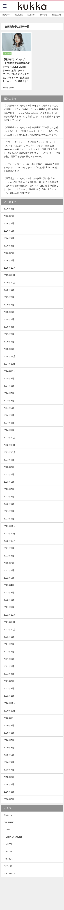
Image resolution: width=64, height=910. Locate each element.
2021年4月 (9, 673)
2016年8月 (9, 792)
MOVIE (9, 844)
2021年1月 (9, 696)
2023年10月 (9, 452)
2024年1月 (9, 430)
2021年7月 (9, 651)
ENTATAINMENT (14, 837)
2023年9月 (9, 459)
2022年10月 (9, 541)
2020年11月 (9, 710)
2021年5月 (9, 666)
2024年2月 (9, 422)
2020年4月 (9, 762)
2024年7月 (9, 393)
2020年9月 (9, 725)
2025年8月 (9, 297)
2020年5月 (9, 755)
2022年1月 (9, 607)
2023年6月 (9, 482)
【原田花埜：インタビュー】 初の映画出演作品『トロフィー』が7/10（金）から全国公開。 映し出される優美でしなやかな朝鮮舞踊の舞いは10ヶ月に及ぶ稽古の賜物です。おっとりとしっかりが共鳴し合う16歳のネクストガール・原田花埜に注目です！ (31, 185)
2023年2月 (9, 511)
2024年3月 (9, 415)
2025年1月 (9, 349)
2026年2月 (9, 253)
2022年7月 (9, 563)
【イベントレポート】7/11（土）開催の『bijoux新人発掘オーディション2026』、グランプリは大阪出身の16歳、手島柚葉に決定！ (31, 167)
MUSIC (9, 851)
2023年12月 (9, 437)
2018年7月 (9, 769)
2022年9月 (9, 548)
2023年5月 (9, 489)
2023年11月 (9, 445)
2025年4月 (9, 326)
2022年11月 (9, 533)
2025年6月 (9, 312)
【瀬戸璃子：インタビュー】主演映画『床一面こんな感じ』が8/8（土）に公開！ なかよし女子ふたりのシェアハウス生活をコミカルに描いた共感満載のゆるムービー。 (31, 131)
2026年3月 (9, 245)
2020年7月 (9, 740)
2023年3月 (9, 504)
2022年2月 (9, 600)
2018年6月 (9, 777)
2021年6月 (9, 659)
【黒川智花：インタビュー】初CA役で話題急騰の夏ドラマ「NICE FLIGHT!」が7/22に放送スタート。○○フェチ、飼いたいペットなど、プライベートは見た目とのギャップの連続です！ (16, 70)
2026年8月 (9, 208)
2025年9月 (9, 290)
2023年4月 (9, 496)
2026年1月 (9, 260)
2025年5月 (9, 319)
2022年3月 (9, 592)
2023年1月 (9, 518)
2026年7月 (9, 216)
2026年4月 (9, 238)
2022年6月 (9, 570)
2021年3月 (9, 681)
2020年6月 (9, 747)
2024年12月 (9, 356)
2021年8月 (9, 644)
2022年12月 (9, 526)
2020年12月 (9, 703)
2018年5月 (9, 784)
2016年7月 (9, 799)
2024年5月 (9, 408)
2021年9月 (9, 637)
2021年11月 (9, 622)
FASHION (8, 858)
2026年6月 (9, 223)
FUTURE (8, 866)
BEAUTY (8, 815)
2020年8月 (9, 733)
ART (8, 829)
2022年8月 (9, 555)
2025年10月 (9, 282)
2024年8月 (9, 386)
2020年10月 (9, 718)
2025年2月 (9, 341)
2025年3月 (9, 334)
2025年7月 (9, 304)
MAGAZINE (9, 873)
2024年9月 (9, 378)
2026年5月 (9, 231)
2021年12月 (9, 615)
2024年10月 (9, 371)
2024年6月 (9, 400)
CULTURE (9, 822)
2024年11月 (9, 363)
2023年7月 (9, 474)
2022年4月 (9, 585)
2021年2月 (9, 688)
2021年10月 (9, 629)
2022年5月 (9, 578)
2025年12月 (9, 268)
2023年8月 (9, 467)
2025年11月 (9, 275)
